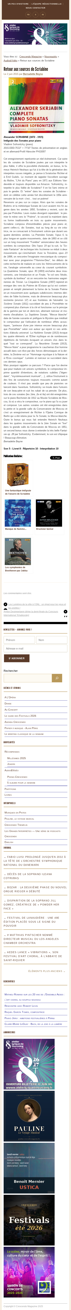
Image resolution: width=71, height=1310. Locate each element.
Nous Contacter (35, 8)
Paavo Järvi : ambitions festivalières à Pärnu (30, 1018)
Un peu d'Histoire (18, 4)
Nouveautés (50, 56)
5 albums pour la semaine (21, 782)
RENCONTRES (9, 981)
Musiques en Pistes (15, 812)
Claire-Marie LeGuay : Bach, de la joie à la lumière (33, 1023)
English (9, 842)
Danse (8, 703)
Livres (8, 794)
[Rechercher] (57, 678)
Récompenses (12, 751)
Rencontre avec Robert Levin (21, 1005)
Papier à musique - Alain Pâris (21, 728)
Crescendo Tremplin (16, 824)
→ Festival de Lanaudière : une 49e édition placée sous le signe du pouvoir (32, 922)
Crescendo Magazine (30, 56)
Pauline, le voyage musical (19, 818)
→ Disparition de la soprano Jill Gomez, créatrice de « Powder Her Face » (31, 904)
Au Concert (11, 709)
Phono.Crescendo (17, 776)
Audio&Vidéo (10, 60)
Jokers (11, 764)
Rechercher (11, 670)
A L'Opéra (10, 697)
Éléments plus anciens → (47, 971)
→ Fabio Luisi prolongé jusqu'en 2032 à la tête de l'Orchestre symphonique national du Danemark (35, 861)
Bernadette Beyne (33, 74)
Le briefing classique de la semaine (24, 733)
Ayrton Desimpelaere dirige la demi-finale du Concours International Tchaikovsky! (31, 613)
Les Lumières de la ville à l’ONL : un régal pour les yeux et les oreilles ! (37, 606)
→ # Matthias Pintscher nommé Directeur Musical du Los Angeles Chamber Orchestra (31, 939)
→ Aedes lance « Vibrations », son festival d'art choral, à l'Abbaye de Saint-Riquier (33, 956)
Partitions (10, 789)
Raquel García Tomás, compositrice (25, 1012)
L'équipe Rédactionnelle (47, 4)
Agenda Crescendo (15, 721)
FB (28, 15)
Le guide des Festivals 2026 (20, 715)
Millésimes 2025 (16, 758)
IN (43, 15)
